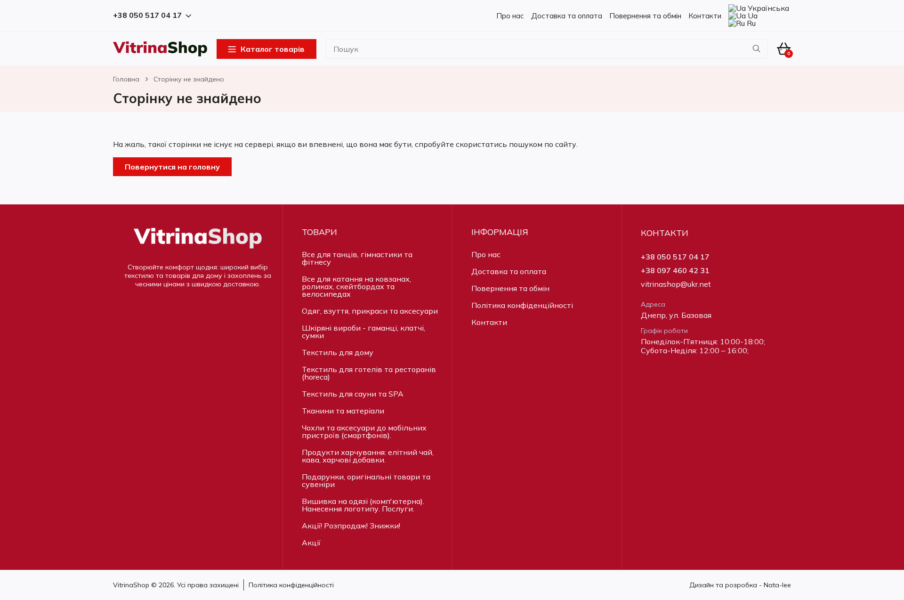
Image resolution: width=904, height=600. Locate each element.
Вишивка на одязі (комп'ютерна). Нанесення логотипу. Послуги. (363, 504)
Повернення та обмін (645, 15)
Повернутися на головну (172, 166)
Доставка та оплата (566, 15)
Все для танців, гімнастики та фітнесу (357, 258)
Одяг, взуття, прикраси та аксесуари (370, 311)
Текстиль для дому (337, 352)
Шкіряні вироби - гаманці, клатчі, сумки (363, 331)
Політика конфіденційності (522, 305)
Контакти (704, 15)
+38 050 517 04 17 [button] (147, 15)
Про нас (510, 15)
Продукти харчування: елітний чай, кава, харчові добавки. (368, 455)
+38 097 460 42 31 (675, 270)
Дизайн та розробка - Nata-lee (740, 585)
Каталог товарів (273, 49)
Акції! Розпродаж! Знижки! (351, 525)
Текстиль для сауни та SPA (353, 393)
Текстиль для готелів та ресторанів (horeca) (369, 373)
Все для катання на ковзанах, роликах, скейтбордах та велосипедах (356, 286)
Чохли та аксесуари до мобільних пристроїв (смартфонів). (364, 431)
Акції (311, 542)
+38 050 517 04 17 (675, 256)
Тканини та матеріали (343, 410)
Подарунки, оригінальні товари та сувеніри (366, 480)
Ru (750, 23)
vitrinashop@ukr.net (676, 284)
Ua (752, 15)
